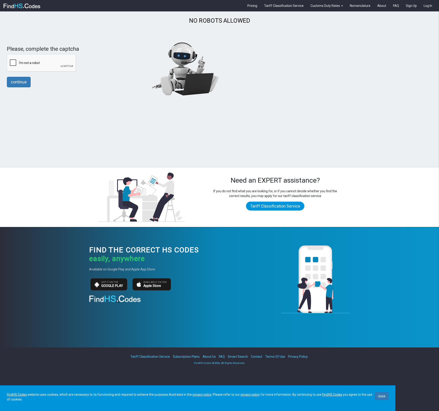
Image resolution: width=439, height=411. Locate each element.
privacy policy (202, 394)
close (381, 396)
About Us (209, 356)
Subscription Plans (186, 356)
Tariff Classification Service (284, 6)
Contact (256, 356)
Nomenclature (360, 6)
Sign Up (411, 6)
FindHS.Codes (17, 394)
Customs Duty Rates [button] (326, 6)
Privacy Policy (298, 356)
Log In (428, 6)
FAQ (396, 6)
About (381, 6)
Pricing (252, 6)
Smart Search (238, 356)
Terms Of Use (275, 356)
